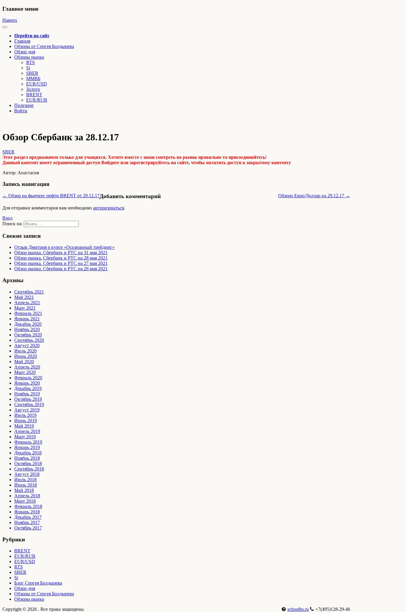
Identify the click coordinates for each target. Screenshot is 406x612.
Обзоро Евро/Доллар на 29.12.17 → (314, 195)
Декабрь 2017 (28, 517)
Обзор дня (24, 51)
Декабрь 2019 (28, 388)
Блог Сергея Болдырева (38, 582)
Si (28, 67)
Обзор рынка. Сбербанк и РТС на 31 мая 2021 (61, 252)
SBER (32, 73)
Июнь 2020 (25, 356)
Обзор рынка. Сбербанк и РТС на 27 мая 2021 (61, 263)
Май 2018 (24, 490)
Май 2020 (24, 361)
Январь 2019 (27, 447)
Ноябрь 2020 (27, 329)
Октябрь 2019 (28, 399)
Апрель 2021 (27, 302)
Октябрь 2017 (28, 527)
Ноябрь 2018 (27, 458)
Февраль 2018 (28, 506)
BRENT (34, 94)
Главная (22, 41)
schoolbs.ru (298, 609)
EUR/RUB (36, 99)
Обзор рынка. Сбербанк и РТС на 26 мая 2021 (61, 268)
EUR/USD (36, 83)
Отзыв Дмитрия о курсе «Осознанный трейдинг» (64, 247)
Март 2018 (25, 501)
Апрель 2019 (27, 431)
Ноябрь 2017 (27, 522)
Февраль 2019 (28, 442)
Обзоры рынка (29, 599)
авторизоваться (108, 207)
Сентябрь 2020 (29, 340)
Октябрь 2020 (28, 334)
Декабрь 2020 (28, 324)
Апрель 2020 (27, 366)
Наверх (9, 20)
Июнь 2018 (25, 484)
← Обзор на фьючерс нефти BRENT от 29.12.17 (51, 195)
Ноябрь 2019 (27, 393)
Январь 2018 (27, 511)
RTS (30, 62)
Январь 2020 (27, 383)
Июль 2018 (25, 479)
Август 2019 (27, 409)
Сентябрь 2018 (29, 468)
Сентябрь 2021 (29, 291)
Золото (33, 89)
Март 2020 (25, 372)
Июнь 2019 (25, 420)
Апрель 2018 (27, 495)
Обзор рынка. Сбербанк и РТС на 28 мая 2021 (61, 257)
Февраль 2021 (28, 313)
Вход (7, 217)
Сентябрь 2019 (29, 404)
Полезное (24, 105)
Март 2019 (25, 436)
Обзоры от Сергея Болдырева (44, 46)
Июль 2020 (25, 350)
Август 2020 (27, 345)
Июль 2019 (25, 415)
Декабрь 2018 (28, 452)
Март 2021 (25, 307)
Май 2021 (24, 297)
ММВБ (33, 78)
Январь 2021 (27, 318)
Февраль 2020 (28, 377)
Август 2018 (27, 474)
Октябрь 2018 (28, 463)
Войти (20, 110)
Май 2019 (24, 425)
